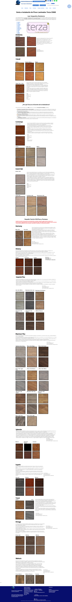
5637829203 (40, 590)
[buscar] (52, 3)
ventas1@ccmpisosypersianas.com (39, 592)
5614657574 (36, 590)
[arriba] (69, 6)
